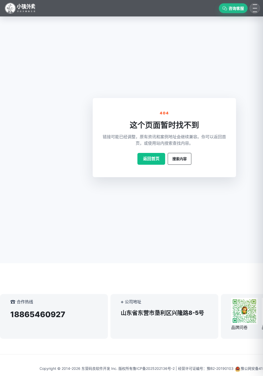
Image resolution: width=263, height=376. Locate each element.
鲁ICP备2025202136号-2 (154, 368)
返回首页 (151, 158)
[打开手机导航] (255, 8)
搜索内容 (179, 159)
